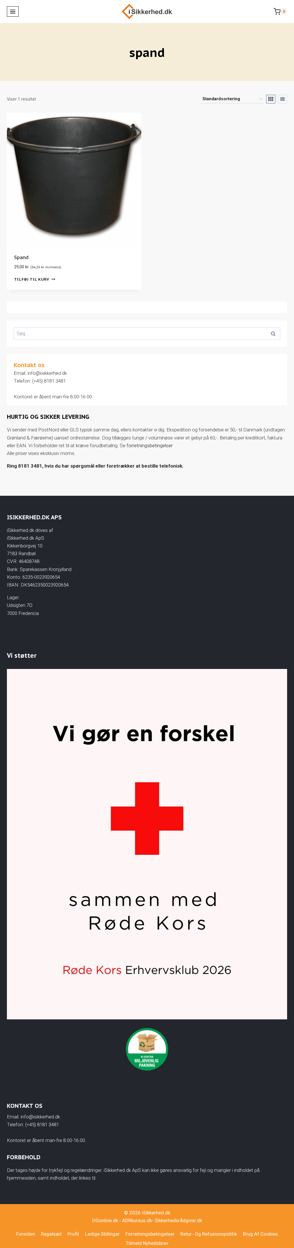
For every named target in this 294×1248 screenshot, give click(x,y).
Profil (73, 1234)
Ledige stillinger (102, 1234)
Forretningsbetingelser (150, 1234)
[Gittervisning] (270, 99)
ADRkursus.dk (137, 1220)
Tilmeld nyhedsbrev (147, 1243)
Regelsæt (51, 1234)
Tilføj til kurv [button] (31, 279)
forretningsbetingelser (150, 445)
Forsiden (25, 1234)
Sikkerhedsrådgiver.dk (178, 1220)
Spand (21, 257)
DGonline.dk (105, 1220)
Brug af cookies (260, 1234)
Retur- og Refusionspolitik (208, 1234)
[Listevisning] (282, 99)
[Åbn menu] (13, 11)
